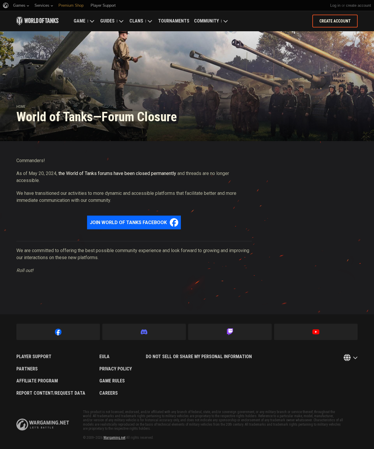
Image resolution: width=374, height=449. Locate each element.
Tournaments (173, 21)
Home (20, 107)
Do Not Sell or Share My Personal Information (199, 356)
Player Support (33, 356)
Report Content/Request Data (50, 393)
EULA (104, 356)
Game (79, 21)
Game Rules (112, 381)
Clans (136, 21)
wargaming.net (42, 424)
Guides (107, 21)
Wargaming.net (114, 438)
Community (206, 21)
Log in (335, 5)
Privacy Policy (115, 369)
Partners (27, 369)
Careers (108, 393)
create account (358, 5)
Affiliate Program (37, 381)
